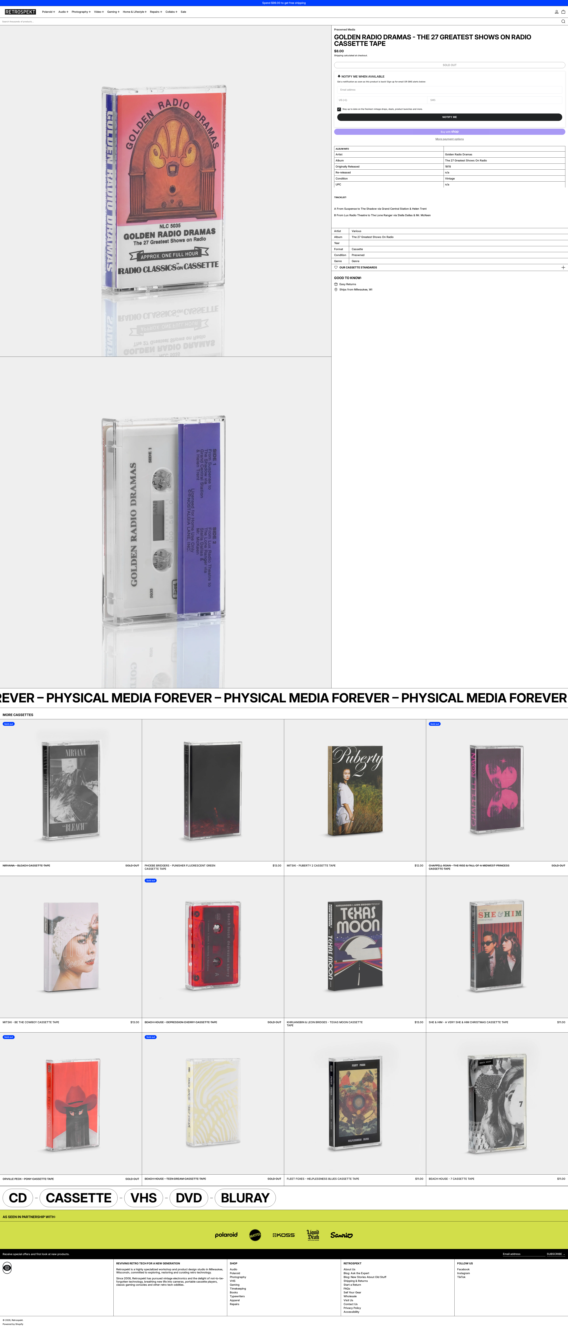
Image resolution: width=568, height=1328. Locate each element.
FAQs (347, 1288)
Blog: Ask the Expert (356, 1273)
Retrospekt (17, 1320)
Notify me (449, 117)
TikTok (461, 1277)
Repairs (234, 1304)
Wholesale (350, 1296)
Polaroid (235, 1273)
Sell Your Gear (352, 1292)
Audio (233, 1269)
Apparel (235, 1300)
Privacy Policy (352, 1308)
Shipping (338, 55)
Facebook (463, 1269)
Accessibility (351, 1311)
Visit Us (348, 1300)
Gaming (234, 1284)
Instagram (463, 1273)
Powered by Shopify (13, 1324)
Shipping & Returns (356, 1280)
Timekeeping (238, 1288)
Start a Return (352, 1284)
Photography (238, 1277)
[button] (563, 12)
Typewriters (237, 1296)
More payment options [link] (449, 139)
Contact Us (351, 1304)
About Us (349, 1269)
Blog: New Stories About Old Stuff (365, 1277)
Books (234, 1292)
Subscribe (554, 1253)
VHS (232, 1280)
